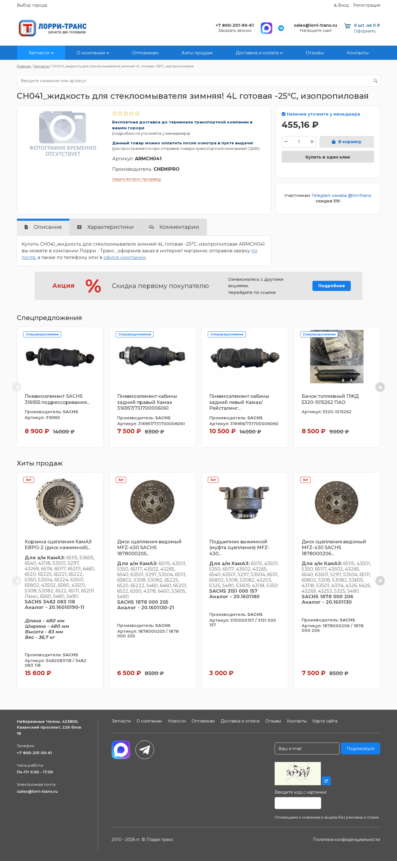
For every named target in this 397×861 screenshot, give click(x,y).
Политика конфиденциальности (346, 839)
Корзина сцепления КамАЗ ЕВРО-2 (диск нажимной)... (58, 545)
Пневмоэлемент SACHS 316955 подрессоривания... (57, 399)
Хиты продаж (197, 52)
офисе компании (124, 257)
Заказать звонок (235, 30)
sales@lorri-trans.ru (37, 791)
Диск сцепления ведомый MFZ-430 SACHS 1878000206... (334, 548)
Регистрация (366, 5)
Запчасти (38, 52)
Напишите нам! (316, 30)
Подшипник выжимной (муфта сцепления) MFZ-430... (239, 548)
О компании (91, 52)
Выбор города (32, 5)
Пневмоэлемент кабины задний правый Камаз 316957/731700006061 (147, 402)
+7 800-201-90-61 (34, 752)
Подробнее (331, 285)
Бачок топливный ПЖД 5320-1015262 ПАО (330, 399)
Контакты (358, 52)
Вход (343, 5)
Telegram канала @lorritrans (341, 195)
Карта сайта (324, 721)
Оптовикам (145, 52)
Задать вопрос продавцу (136, 179)
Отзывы (315, 52)
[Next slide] (380, 387)
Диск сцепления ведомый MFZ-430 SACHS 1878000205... (149, 548)
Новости (177, 721)
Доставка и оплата (257, 52)
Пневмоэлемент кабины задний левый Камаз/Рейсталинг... (239, 402)
